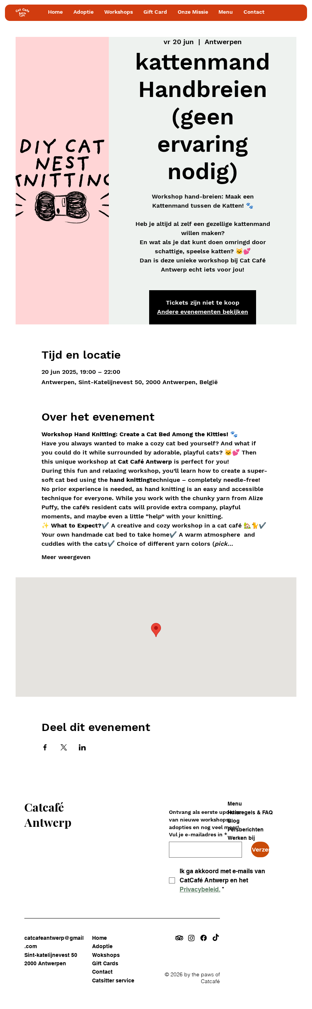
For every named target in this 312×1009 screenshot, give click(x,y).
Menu (235, 804)
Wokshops (106, 955)
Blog (234, 821)
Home (99, 938)
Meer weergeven (66, 557)
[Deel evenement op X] (63, 747)
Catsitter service (113, 980)
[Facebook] (203, 938)
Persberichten (246, 829)
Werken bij (241, 838)
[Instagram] (191, 938)
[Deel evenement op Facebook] (45, 747)
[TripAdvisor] (179, 938)
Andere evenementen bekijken (202, 311)
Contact (102, 972)
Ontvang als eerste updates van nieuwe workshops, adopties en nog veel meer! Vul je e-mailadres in (204, 823)
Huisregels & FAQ (250, 812)
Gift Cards (105, 963)
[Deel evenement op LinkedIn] (82, 747)
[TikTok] (216, 938)
